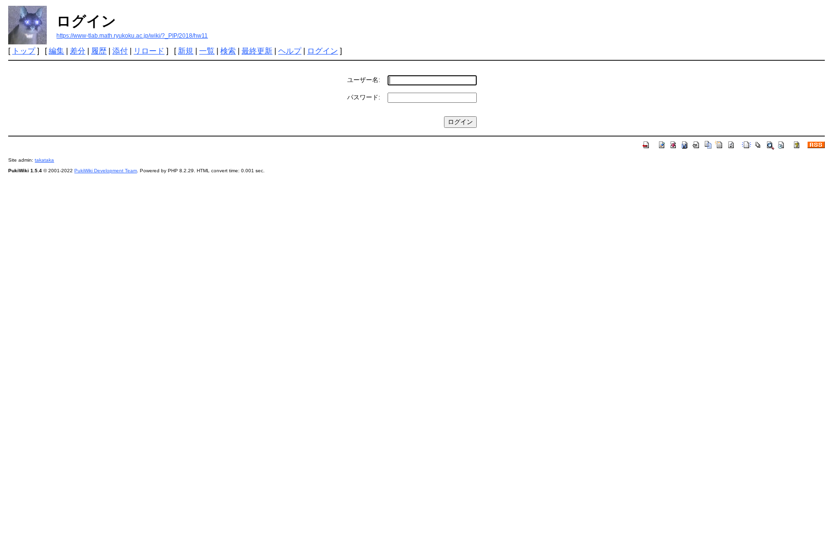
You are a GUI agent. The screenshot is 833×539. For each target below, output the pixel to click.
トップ (23, 51)
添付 (120, 51)
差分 (77, 51)
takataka (44, 160)
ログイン (322, 51)
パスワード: (363, 97)
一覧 (207, 51)
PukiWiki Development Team (105, 170)
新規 (185, 51)
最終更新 (257, 51)
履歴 (99, 51)
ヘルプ (289, 51)
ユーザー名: (363, 79)
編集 (56, 51)
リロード (149, 51)
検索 (228, 51)
